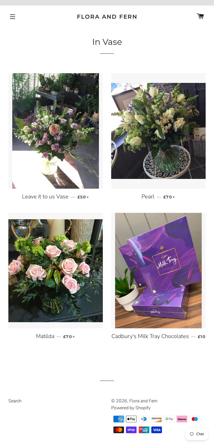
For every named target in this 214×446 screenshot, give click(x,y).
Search (14, 401)
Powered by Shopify (130, 408)
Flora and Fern (107, 16)
